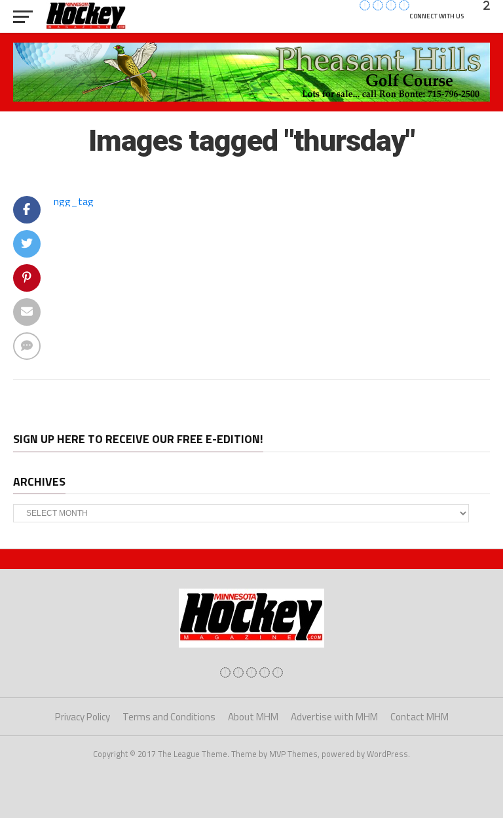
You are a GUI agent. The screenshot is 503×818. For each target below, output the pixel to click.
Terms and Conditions (168, 716)
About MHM (253, 716)
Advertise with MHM (334, 716)
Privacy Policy (82, 716)
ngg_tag (74, 201)
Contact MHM (419, 716)
